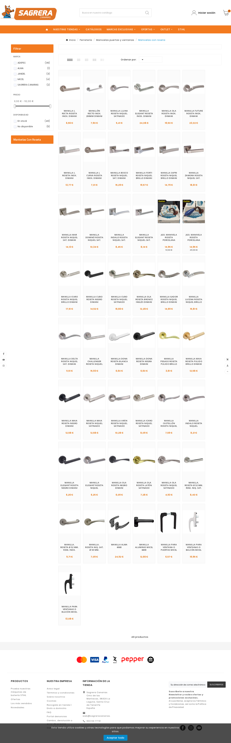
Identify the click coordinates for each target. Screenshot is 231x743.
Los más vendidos (21, 703)
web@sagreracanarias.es (98, 715)
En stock (34, 121)
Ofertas (15, 699)
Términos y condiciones (60, 692)
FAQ (49, 712)
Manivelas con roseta (27, 139)
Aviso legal (53, 688)
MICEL (34, 79)
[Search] (147, 12)
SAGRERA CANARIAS (34, 84)
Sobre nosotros (56, 696)
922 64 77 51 (94, 720)
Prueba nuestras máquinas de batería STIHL (20, 692)
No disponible (34, 126)
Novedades (17, 707)
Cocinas (51, 700)
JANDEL (34, 73)
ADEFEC (34, 62)
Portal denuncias (57, 716)
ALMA (34, 68)
